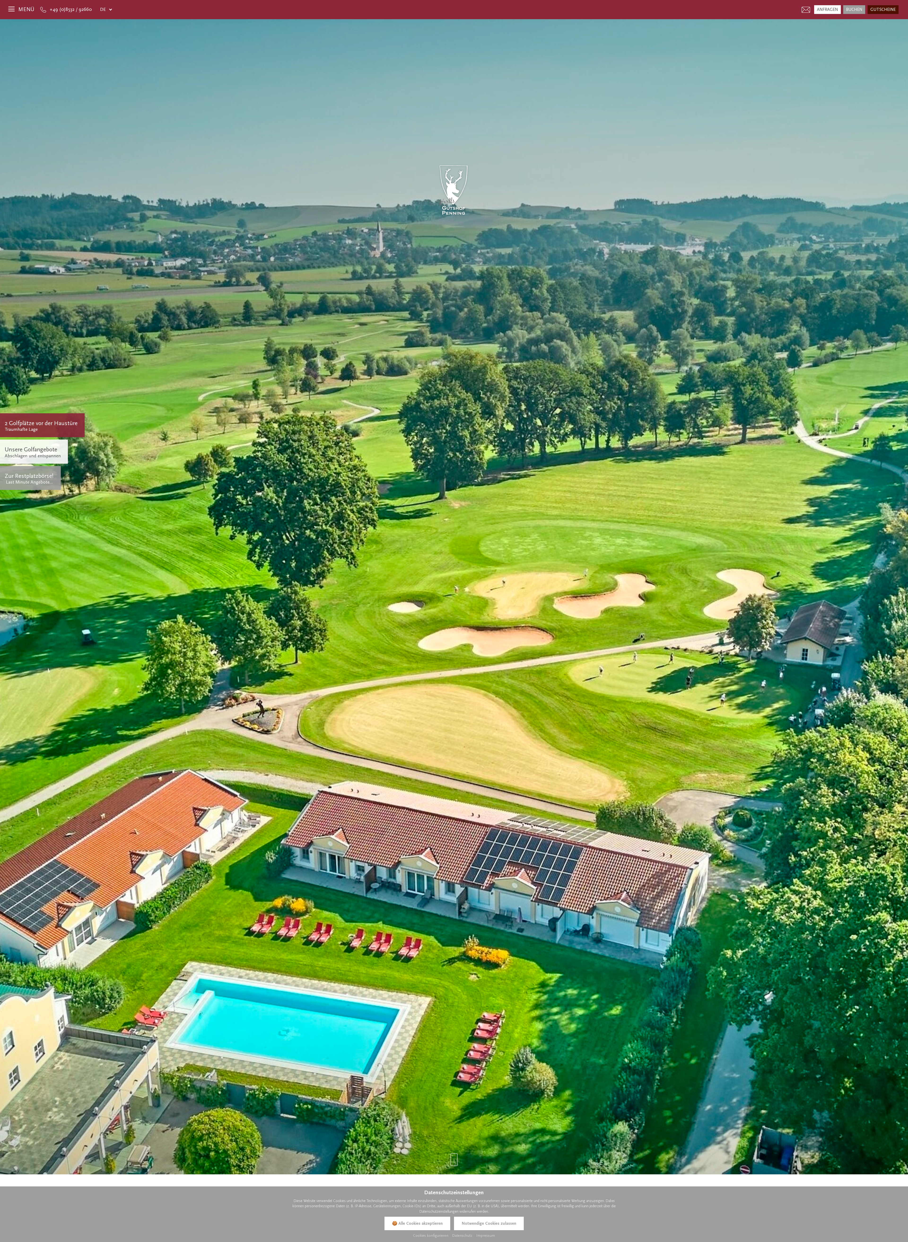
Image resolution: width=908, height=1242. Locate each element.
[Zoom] (454, 596)
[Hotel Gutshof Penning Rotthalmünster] (454, 190)
